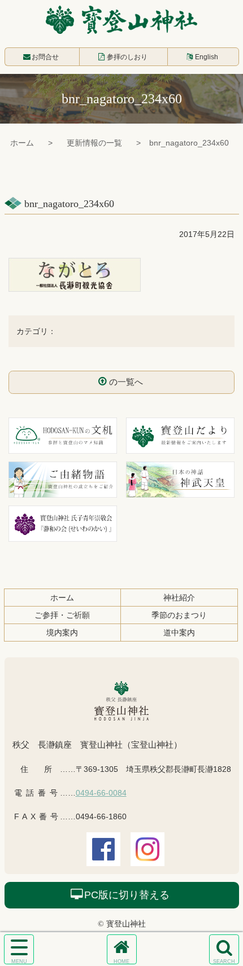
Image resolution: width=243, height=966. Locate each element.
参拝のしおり (127, 57)
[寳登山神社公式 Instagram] (147, 858)
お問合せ (45, 57)
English (206, 57)
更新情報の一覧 (94, 142)
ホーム (22, 142)
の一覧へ (126, 382)
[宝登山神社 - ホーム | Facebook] (103, 858)
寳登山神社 (121, 20)
